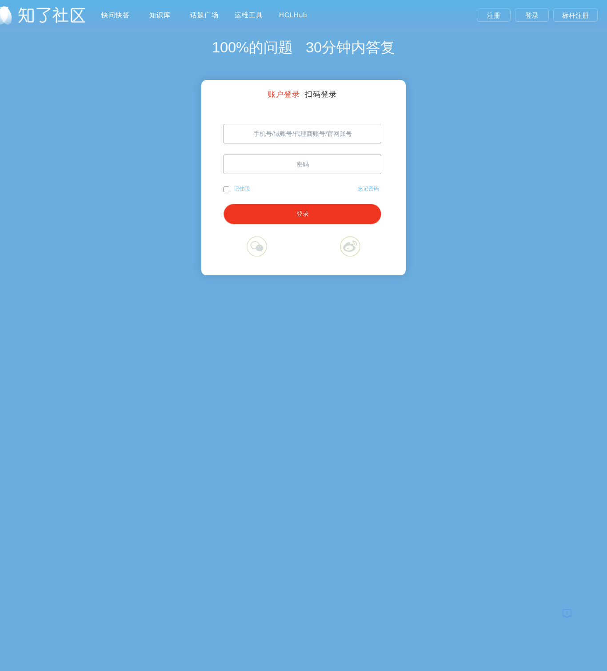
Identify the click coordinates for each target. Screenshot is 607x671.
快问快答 (115, 15)
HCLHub (293, 15)
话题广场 (204, 15)
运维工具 (249, 15)
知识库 (160, 15)
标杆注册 (575, 15)
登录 (532, 15)
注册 (493, 15)
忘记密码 (368, 189)
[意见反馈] (567, 613)
